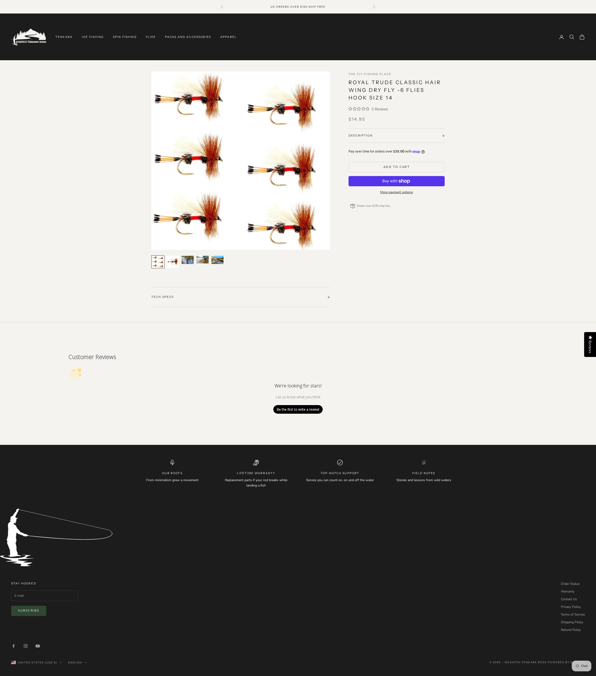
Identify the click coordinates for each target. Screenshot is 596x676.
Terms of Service (573, 614)
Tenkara (64, 37)
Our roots (172, 473)
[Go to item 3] (187, 259)
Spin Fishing (125, 37)
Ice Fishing (93, 37)
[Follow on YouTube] (37, 646)
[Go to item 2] (172, 261)
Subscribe (29, 611)
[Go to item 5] (217, 259)
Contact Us (569, 599)
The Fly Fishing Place (370, 74)
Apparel (228, 37)
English (75, 662)
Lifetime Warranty (256, 473)
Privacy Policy (571, 607)
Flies (151, 37)
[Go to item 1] (157, 261)
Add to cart (396, 167)
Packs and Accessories (188, 37)
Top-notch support (340, 473)
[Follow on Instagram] (25, 646)
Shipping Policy (572, 622)
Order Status (570, 584)
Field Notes (423, 473)
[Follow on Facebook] (13, 646)
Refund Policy (571, 630)
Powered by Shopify (566, 662)
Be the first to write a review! (298, 409)
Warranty (567, 591)
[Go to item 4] (202, 259)
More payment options (396, 192)
